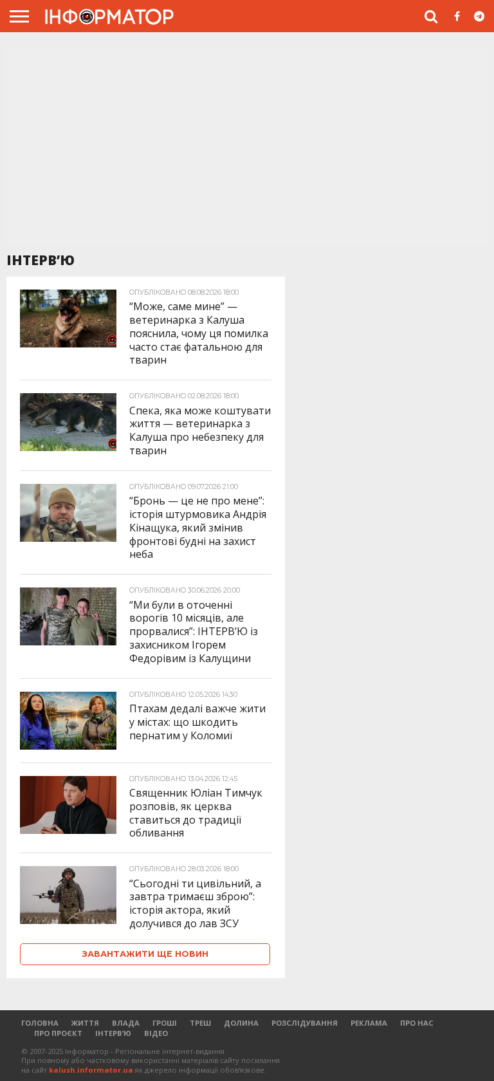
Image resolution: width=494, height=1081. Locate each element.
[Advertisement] (247, 147)
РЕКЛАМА (369, 1023)
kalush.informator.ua (91, 1070)
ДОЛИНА (241, 1023)
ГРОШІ (164, 1023)
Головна (40, 1023)
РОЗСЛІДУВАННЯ (304, 1023)
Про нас (417, 1023)
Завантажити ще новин (145, 954)
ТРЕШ (200, 1023)
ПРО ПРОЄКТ (58, 1033)
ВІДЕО (156, 1033)
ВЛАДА (126, 1023)
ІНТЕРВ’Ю (113, 1033)
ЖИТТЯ (85, 1023)
